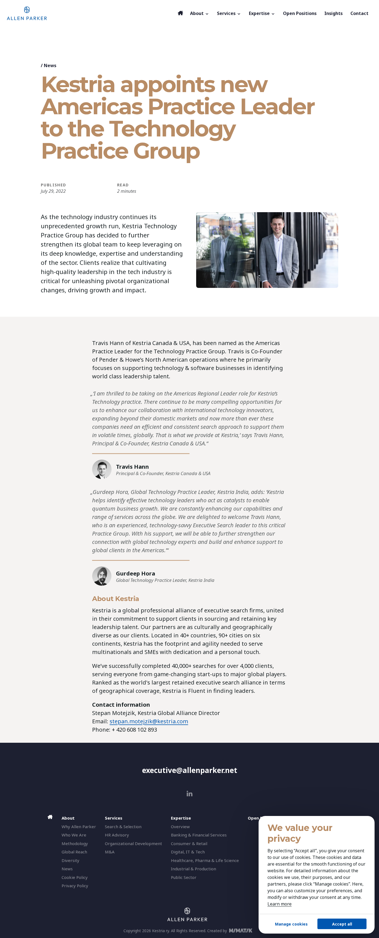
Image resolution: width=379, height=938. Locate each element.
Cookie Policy (75, 877)
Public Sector (183, 877)
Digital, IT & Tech (188, 852)
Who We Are (74, 835)
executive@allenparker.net (189, 770)
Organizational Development (133, 843)
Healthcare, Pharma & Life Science (205, 860)
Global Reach (74, 852)
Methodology (75, 843)
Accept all (342, 924)
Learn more (279, 904)
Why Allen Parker (79, 826)
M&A (110, 852)
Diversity (70, 860)
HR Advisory (117, 835)
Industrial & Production (193, 868)
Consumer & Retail (189, 843)
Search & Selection (123, 826)
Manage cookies (291, 924)
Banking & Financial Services (199, 835)
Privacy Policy (75, 885)
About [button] (197, 13)
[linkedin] (189, 793)
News (50, 65)
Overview (180, 826)
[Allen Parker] (91, 13)
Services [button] (227, 13)
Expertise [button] (260, 13)
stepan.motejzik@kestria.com (149, 721)
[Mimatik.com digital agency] (242, 930)
